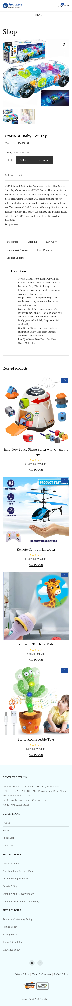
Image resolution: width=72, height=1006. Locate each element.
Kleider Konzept (21, 152)
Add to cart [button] (36, 469)
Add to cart (25, 160)
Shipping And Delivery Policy (18, 893)
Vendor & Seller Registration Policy (21, 901)
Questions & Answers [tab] (17, 250)
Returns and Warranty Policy (17, 919)
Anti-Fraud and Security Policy (19, 871)
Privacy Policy (10, 934)
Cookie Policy (10, 886)
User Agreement (11, 863)
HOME (6, 822)
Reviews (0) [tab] (51, 242)
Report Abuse (12, 224)
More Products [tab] (44, 250)
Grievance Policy (11, 949)
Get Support (43, 160)
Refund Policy (10, 926)
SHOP (6, 830)
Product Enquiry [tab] (15, 257)
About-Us (8, 845)
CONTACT (8, 838)
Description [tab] (12, 242)
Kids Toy (19, 175)
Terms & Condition (13, 942)
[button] (36, 14)
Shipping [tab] (32, 242)
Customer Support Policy (16, 878)
